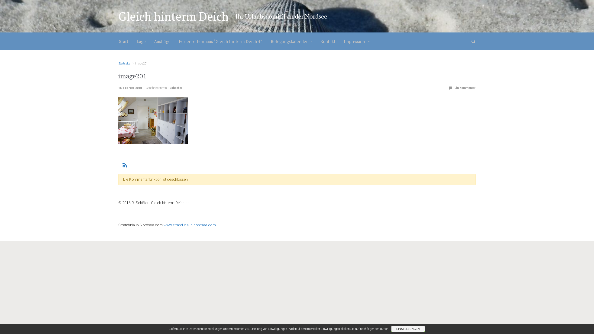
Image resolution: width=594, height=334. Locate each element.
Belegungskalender (289, 41)
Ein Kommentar (465, 88)
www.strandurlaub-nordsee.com (189, 225)
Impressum (354, 41)
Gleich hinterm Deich (173, 16)
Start (123, 41)
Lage (141, 41)
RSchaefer (175, 88)
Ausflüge (162, 41)
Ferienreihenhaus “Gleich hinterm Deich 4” (220, 41)
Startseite (124, 63)
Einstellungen (408, 329)
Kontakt (328, 41)
